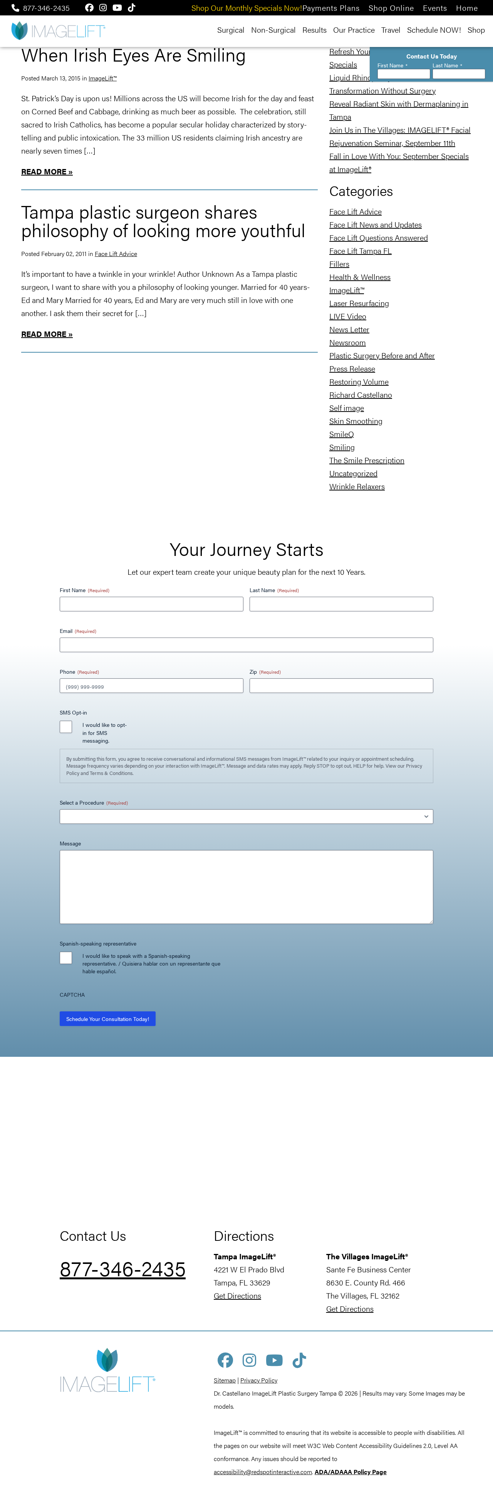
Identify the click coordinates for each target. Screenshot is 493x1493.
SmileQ (341, 433)
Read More (43, 171)
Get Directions (237, 1295)
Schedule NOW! (434, 29)
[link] (351, 1471)
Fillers (339, 263)
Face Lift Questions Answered (378, 237)
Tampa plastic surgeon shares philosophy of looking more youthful (163, 220)
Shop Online (391, 7)
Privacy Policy (258, 1380)
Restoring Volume (359, 381)
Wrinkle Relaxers (357, 486)
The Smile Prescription (366, 459)
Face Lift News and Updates (375, 224)
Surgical (231, 29)
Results (314, 29)
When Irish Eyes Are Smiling (133, 54)
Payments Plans (331, 7)
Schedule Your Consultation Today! (107, 1019)
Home (467, 7)
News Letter (349, 329)
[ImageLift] (58, 29)
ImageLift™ (103, 78)
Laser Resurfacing (359, 302)
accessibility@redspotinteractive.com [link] (263, 1471)
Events (435, 7)
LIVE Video (347, 315)
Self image (346, 407)
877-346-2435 (46, 7)
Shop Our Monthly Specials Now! (246, 7)
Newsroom (347, 342)
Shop (476, 29)
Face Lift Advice (116, 253)
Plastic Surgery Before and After (382, 355)
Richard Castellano (360, 394)
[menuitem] (331, 7)
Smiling (342, 446)
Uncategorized (353, 473)
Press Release (352, 368)
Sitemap (225, 1380)
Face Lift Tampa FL (360, 250)
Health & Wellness (360, 276)
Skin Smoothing (355, 420)
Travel (391, 29)
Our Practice (354, 29)
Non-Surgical (273, 29)
